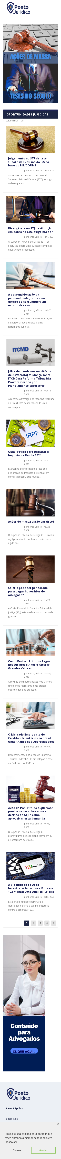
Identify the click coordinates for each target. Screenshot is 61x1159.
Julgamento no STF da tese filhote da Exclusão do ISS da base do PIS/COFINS (28, 162)
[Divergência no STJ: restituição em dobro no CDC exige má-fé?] (30, 209)
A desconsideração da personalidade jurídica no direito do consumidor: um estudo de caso (27, 300)
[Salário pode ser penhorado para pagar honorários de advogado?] (30, 569)
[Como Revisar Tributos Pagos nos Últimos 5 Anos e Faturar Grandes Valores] (30, 642)
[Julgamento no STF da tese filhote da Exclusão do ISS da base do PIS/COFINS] (30, 139)
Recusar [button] (17, 1150)
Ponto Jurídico (35, 170)
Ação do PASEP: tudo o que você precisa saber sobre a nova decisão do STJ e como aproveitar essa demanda (30, 813)
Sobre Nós (12, 1118)
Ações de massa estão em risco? (31, 521)
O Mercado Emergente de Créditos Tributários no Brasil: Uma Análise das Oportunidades (31, 738)
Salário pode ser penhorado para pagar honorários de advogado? (28, 591)
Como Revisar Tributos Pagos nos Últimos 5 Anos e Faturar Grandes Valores (29, 664)
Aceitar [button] (43, 1150)
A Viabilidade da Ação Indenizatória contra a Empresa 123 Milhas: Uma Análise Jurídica (31, 888)
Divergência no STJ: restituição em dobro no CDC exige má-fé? (30, 230)
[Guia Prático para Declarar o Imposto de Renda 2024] (30, 433)
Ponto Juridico (35, 390)
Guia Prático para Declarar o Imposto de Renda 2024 (28, 453)
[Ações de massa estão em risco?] (30, 502)
